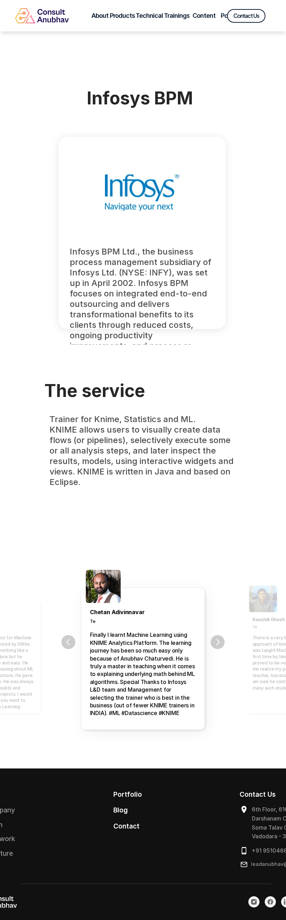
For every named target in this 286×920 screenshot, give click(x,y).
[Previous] (68, 642)
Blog (120, 810)
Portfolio (127, 794)
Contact (126, 826)
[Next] (218, 642)
